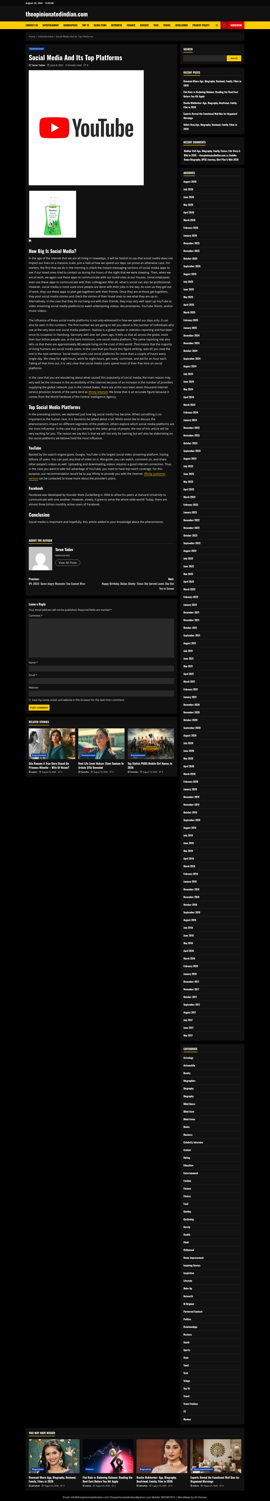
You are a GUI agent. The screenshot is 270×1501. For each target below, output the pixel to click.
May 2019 (188, 851)
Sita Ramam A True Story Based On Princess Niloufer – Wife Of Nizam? (49, 765)
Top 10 (85, 25)
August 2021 (189, 643)
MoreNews (184, 1497)
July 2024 (188, 374)
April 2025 (188, 304)
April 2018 (188, 951)
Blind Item (188, 1111)
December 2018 (191, 889)
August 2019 (189, 828)
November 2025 (191, 251)
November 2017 (191, 989)
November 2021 (191, 620)
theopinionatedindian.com (57, 13)
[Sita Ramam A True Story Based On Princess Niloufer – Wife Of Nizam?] (52, 743)
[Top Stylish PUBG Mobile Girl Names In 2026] (151, 743)
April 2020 (188, 766)
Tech (156, 25)
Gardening (188, 1219)
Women (187, 1419)
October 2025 (190, 258)
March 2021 (189, 681)
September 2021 (191, 635)
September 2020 (192, 728)
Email (33, 675)
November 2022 (191, 528)
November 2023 (191, 435)
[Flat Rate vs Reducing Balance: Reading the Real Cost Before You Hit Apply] (108, 1456)
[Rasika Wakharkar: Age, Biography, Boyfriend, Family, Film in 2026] (162, 1456)
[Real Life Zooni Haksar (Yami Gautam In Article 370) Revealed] (101, 743)
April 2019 (188, 858)
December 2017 (191, 981)
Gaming (187, 1211)
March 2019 (189, 866)
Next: (138, 583)
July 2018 (188, 927)
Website (33, 687)
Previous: (57, 581)
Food (185, 1204)
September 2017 (191, 1004)
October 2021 (190, 628)
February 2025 (190, 320)
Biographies (70, 25)
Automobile (189, 1065)
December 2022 (191, 520)
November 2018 (191, 897)
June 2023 (188, 474)
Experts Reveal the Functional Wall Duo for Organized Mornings (214, 1479)
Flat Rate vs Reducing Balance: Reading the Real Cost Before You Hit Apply (107, 1479)
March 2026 (189, 220)
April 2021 (188, 674)
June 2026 (188, 197)
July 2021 (188, 651)
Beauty (186, 1073)
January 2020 (190, 789)
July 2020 (188, 743)
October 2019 (190, 812)
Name (33, 662)
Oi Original (188, 1304)
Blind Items (100, 25)
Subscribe (236, 25)
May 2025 (188, 297)
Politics (187, 1319)
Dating (186, 1157)
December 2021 (191, 612)
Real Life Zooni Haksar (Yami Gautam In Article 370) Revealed (101, 765)
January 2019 (190, 881)
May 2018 (188, 943)
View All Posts (68, 562)
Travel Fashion (190, 1404)
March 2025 (189, 312)
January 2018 (190, 974)
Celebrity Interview (193, 1142)
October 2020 (190, 720)
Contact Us (32, 25)
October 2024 (190, 351)
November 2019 (191, 804)
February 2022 (190, 597)
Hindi (186, 1242)
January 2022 (190, 605)
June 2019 (188, 843)
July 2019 (188, 835)
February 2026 (190, 228)
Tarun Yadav (38, 65)
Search (188, 49)
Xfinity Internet (98, 392)
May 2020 (188, 758)
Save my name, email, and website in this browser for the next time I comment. (78, 700)
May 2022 (188, 574)
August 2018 (189, 920)
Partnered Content (192, 1311)
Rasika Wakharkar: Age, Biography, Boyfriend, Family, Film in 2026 (157, 1479)
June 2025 (188, 289)
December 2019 (191, 797)
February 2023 (190, 504)
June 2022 (188, 566)
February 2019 (190, 874)
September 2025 (191, 266)
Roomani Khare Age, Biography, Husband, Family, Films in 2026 (52, 1479)
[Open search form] (217, 25)
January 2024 (190, 420)
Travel (167, 25)
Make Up (187, 1288)
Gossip (186, 1227)
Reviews (187, 1334)
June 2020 (188, 751)
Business (187, 1135)
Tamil (186, 1365)
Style (186, 1357)
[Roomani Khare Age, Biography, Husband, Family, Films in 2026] (54, 1456)
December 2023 (191, 428)
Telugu (186, 1381)
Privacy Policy (200, 25)
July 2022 (188, 558)
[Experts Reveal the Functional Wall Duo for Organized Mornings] (215, 1456)
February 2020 (190, 781)
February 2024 (190, 412)
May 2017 (188, 1035)
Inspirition (188, 1273)
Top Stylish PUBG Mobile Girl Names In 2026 (150, 765)
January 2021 (190, 697)
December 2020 (191, 704)
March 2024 (189, 405)
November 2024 (191, 343)
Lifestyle (187, 1281)
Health (186, 1234)
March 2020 (189, 774)
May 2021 (188, 666)
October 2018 (190, 904)
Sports (186, 1350)
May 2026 (188, 205)
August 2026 (190, 181)
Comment (35, 615)
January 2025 (190, 328)
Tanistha (85, 772)
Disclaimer (181, 25)
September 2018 (191, 912)
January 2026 (190, 235)
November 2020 (191, 712)
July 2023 (188, 466)
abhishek (35, 1485)
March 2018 (189, 958)
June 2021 (188, 658)
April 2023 (188, 489)
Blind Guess (189, 1104)
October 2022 (190, 535)
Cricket (144, 25)
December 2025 (191, 243)
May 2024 (188, 389)
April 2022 (188, 581)
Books (186, 1127)
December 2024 (191, 335)
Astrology (188, 1058)
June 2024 (188, 381)
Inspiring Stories (191, 1265)
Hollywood (188, 1250)
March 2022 (189, 589)
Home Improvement (193, 1258)
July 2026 (188, 189)
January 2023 (190, 512)
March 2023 (189, 497)
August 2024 (189, 366)
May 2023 (188, 481)
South (186, 1342)
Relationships (190, 1327)
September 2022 (191, 543)
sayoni (34, 772)
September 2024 (191, 358)
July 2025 (188, 281)
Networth (116, 25)
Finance (131, 25)
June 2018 (188, 935)
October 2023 (190, 443)
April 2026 (188, 212)
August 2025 (189, 274)
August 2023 (189, 458)
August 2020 (190, 735)
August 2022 (189, 551)
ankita (88, 1485)
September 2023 (191, 451)
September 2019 (191, 820)
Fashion (187, 1181)
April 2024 (188, 397)
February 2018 (190, 966)
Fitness (187, 1196)
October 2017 (190, 997)
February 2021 (190, 689)
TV (184, 1411)
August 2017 (189, 1012)
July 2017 (188, 1020)
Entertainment (51, 25)
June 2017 (188, 1028)
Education (188, 1165)
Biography (188, 1088)
